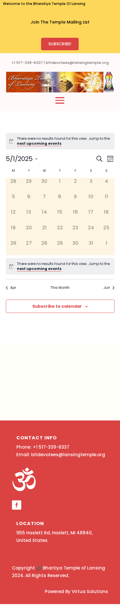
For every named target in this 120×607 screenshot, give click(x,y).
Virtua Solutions (90, 591)
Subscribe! (59, 44)
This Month (60, 287)
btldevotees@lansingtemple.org (77, 62)
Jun (106, 287)
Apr (13, 287)
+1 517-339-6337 (27, 62)
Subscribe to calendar (57, 306)
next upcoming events (39, 143)
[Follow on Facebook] (16, 505)
